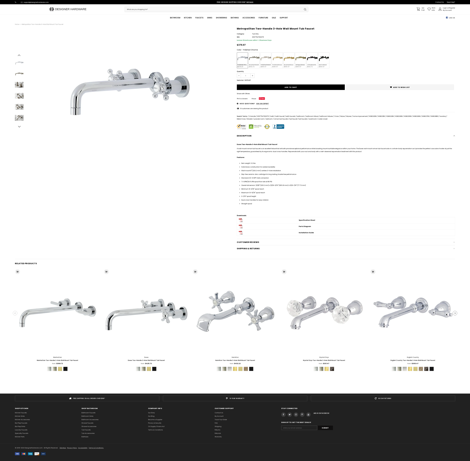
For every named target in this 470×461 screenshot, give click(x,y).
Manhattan (57, 357)
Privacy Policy (72, 448)
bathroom (300, 116)
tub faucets (303, 119)
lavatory (443, 116)
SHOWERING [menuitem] (221, 18)
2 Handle (252, 116)
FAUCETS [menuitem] (199, 18)
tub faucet (293, 119)
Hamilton (235, 357)
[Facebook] (283, 414)
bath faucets (290, 116)
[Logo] (68, 9)
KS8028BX (434, 116)
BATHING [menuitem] (235, 18)
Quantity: (240, 71)
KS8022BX (390, 116)
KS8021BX (381, 116)
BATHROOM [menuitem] (175, 18)
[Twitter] (290, 414)
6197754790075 (263, 116)
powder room (259, 119)
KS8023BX (399, 116)
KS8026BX (417, 116)
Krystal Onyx (324, 357)
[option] (129, 90)
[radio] (242, 60)
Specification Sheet (307, 220)
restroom (269, 119)
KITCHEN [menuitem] (188, 18)
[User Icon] (440, 9)
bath (272, 116)
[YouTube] (308, 414)
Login (445, 8)
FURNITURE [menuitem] (263, 18)
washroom (313, 119)
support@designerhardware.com (36, 2)
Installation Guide (306, 233)
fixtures (348, 116)
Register (452, 8)
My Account (447, 10)
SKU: (238, 37)
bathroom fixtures (326, 116)
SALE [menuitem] (274, 18)
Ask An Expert (262, 104)
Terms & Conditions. (96, 448)
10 (241, 108)
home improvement (360, 116)
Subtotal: (240, 80)
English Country (413, 357)
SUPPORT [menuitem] (284, 18)
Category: (240, 34)
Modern (250, 119)
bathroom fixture (312, 116)
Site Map (63, 448)
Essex (146, 357)
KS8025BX (408, 116)
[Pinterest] (302, 414)
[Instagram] (296, 414)
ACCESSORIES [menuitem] (248, 18)
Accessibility (83, 448)
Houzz (254, 99)
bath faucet (279, 116)
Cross (336, 116)
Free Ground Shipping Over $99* (235, 2)
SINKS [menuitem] (209, 18)
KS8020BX (373, 116)
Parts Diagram (305, 226)
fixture (342, 116)
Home (17, 24)
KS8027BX (425, 116)
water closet (322, 119)
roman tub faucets (281, 119)
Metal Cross (241, 119)
